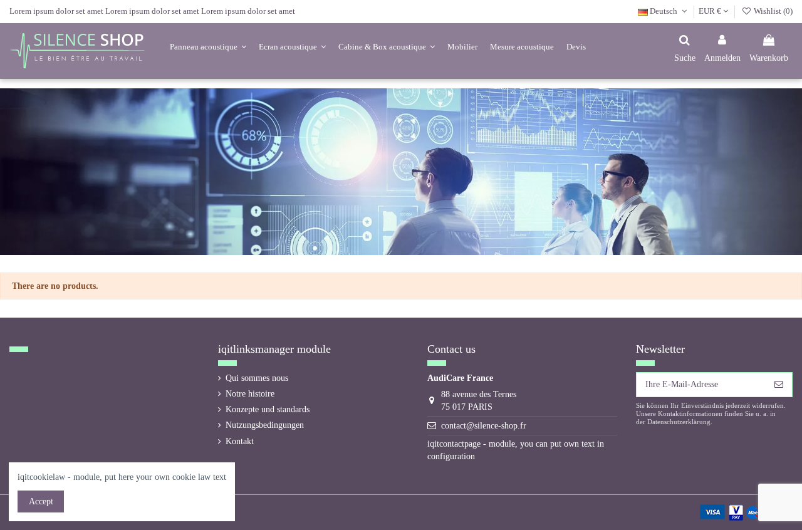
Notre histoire (250, 393)
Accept (41, 501)
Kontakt (240, 441)
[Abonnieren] (779, 385)
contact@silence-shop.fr (483, 425)
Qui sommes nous (257, 378)
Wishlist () (772, 11)
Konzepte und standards (268, 409)
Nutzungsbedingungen (265, 425)
